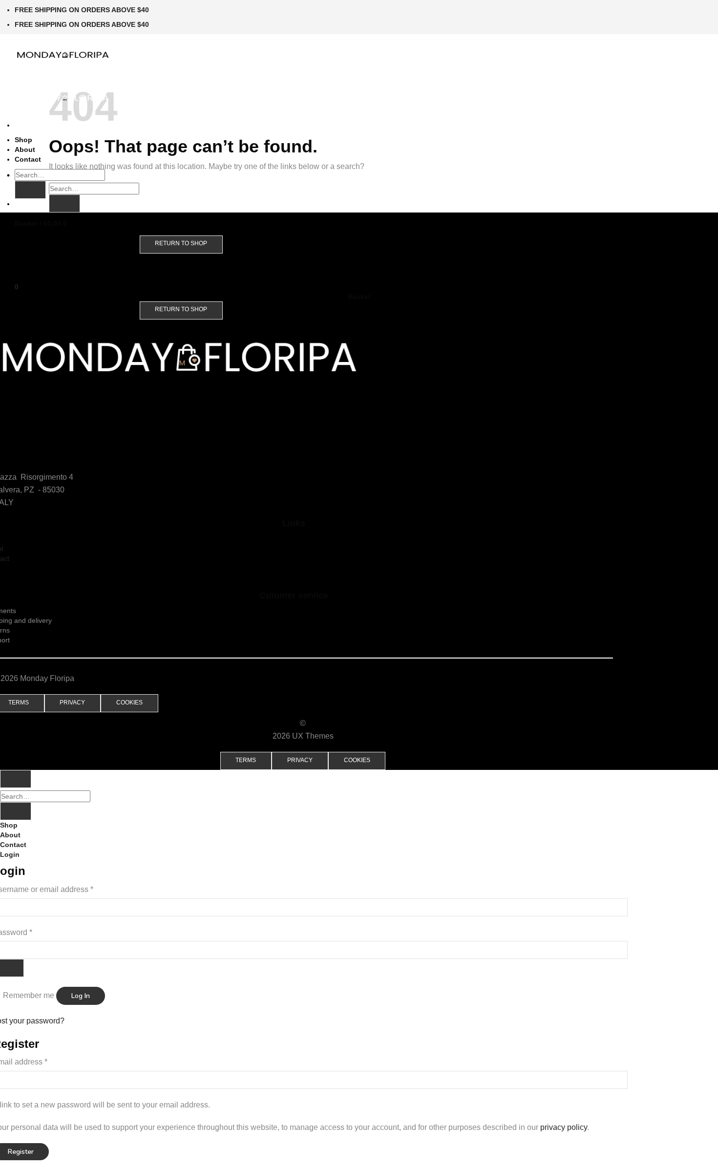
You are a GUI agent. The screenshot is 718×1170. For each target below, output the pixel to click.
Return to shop (181, 243)
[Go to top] (15, 779)
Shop (23, 140)
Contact (28, 159)
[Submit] (30, 190)
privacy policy (563, 1127)
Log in (80, 995)
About (25, 149)
